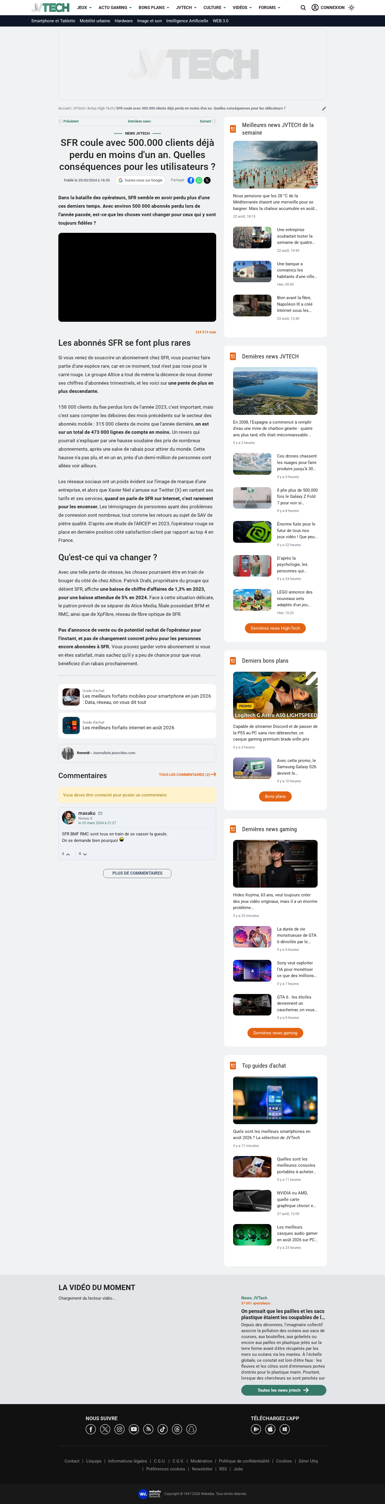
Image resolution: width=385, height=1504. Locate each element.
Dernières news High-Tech (275, 628)
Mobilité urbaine (95, 20)
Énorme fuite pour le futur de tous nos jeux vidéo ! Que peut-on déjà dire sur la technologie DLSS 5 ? (297, 531)
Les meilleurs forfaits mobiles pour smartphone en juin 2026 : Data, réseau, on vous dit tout (147, 699)
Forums (267, 7)
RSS (223, 1469)
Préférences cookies (165, 1469)
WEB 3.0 (220, 20)
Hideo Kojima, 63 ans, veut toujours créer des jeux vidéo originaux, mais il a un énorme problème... (275, 901)
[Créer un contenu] (324, 108)
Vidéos (240, 7)
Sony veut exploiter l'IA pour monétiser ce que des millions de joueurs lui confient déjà (295, 969)
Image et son (149, 20)
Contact (72, 1461)
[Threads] (177, 1428)
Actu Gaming (113, 7)
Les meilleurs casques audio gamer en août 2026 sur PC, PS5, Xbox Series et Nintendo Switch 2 (297, 1234)
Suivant (205, 121)
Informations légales (127, 1461)
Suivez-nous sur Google (143, 180)
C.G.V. (178, 1461)
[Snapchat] (191, 1428)
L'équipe (93, 1461)
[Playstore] (256, 1428)
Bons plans (152, 7)
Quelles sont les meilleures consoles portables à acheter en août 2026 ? (296, 1166)
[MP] (100, 813)
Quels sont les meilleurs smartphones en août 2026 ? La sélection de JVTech (271, 1134)
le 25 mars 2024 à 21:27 (97, 823)
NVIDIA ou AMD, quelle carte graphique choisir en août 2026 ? (296, 1199)
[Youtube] (134, 1428)
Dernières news (139, 121)
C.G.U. (160, 1461)
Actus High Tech (100, 108)
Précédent (71, 121)
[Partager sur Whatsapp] (199, 180)
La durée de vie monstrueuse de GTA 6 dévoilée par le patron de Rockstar (297, 936)
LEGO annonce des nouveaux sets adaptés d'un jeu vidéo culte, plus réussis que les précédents (295, 599)
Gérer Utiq (308, 1461)
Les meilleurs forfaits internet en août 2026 (128, 727)
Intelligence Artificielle (187, 20)
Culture (212, 7)
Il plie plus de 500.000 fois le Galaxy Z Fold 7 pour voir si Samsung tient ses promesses (297, 497)
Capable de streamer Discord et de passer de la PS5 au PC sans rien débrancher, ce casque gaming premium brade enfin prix (275, 733)
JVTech (184, 7)
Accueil (64, 108)
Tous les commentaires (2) (184, 774)
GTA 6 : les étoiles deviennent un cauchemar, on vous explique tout (296, 1004)
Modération (201, 1461)
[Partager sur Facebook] (190, 180)
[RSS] (148, 1428)
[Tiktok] (163, 1428)
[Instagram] (119, 1428)
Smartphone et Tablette (53, 20)
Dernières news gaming (275, 1032)
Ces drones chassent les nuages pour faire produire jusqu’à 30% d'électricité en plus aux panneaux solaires (297, 463)
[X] (105, 1428)
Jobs (238, 1469)
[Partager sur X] (207, 180)
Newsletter (202, 1469)
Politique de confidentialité (244, 1461)
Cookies (284, 1461)
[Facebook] (91, 1428)
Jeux (82, 7)
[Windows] (285, 1428)
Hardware (124, 20)
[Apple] (270, 1428)
